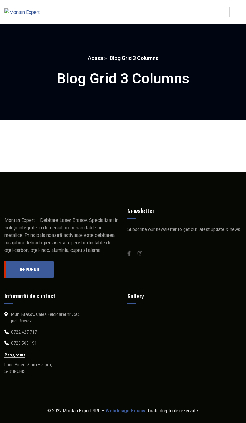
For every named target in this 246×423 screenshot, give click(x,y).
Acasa (95, 58)
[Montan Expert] (22, 12)
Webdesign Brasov (125, 410)
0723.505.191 (24, 343)
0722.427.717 (24, 332)
